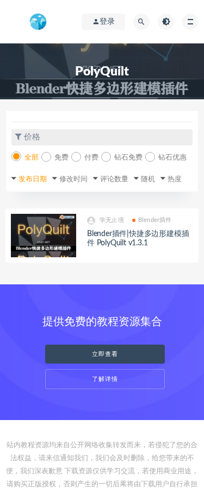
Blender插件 (155, 220)
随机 (148, 179)
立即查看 (105, 354)
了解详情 (105, 379)
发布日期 (32, 179)
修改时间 (73, 179)
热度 (175, 179)
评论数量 (114, 179)
